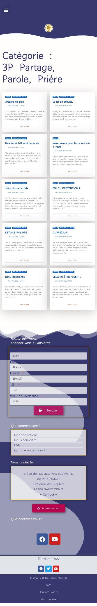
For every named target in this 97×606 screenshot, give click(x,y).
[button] (6, 10)
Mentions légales (48, 592)
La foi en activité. (63, 101)
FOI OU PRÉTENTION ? (66, 188)
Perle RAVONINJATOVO (16, 106)
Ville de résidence (25, 396)
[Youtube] (54, 539)
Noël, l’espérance (15, 276)
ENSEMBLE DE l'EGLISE (19, 96)
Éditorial (8, 96)
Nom (15, 350)
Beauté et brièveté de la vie (22, 143)
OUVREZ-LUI (60, 232)
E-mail (16, 373)
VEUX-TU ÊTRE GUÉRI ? (67, 276)
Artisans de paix (14, 101)
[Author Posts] (6, 106)
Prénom (15, 361)
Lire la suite (24, 126)
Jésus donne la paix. (17, 188)
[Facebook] (42, 539)
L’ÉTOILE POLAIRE (16, 232)
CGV (48, 584)
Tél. (14, 384)
